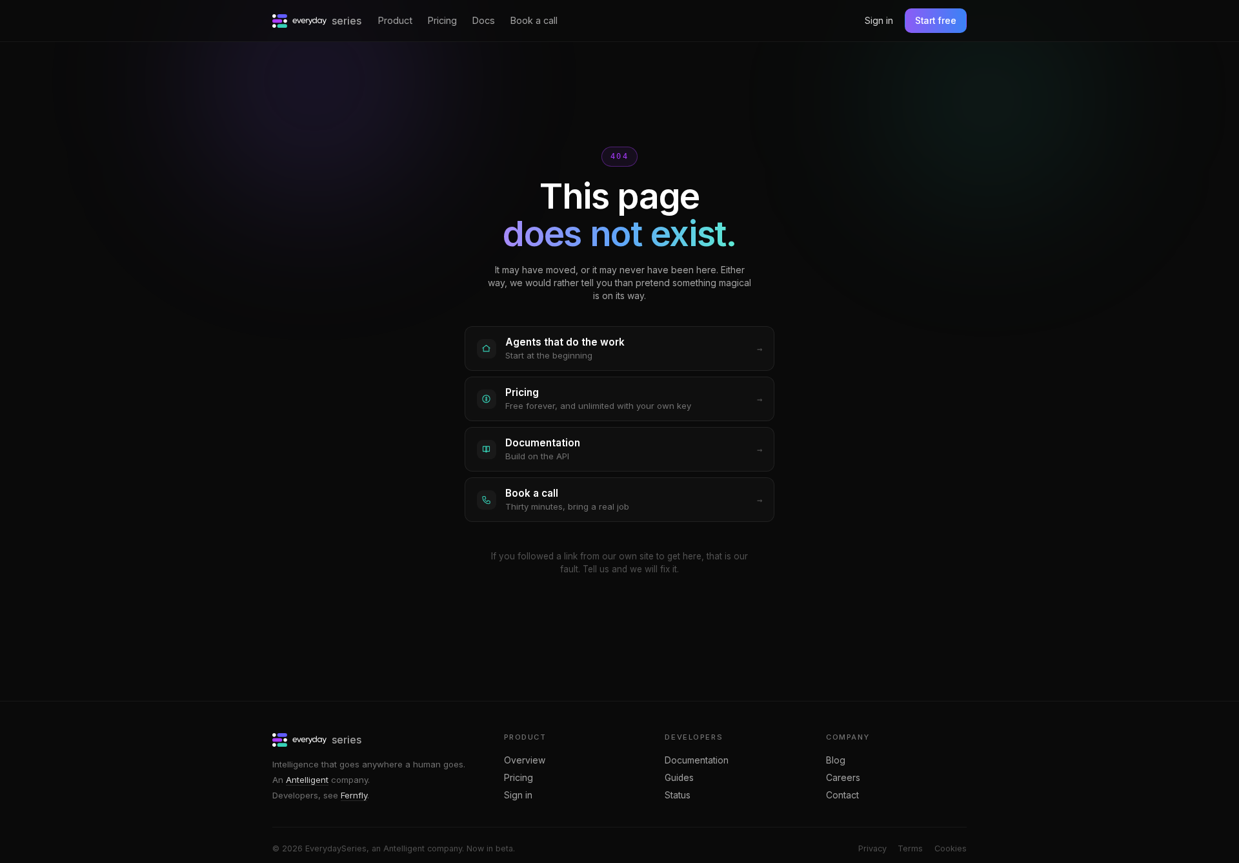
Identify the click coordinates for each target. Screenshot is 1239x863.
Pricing (442, 20)
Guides (679, 778)
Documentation (697, 760)
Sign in (879, 20)
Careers (843, 778)
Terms (910, 848)
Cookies (950, 848)
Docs (483, 20)
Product (395, 20)
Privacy (872, 848)
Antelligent (307, 780)
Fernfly (354, 795)
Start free (935, 21)
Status (677, 795)
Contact (842, 795)
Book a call (534, 20)
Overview (524, 760)
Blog (835, 760)
